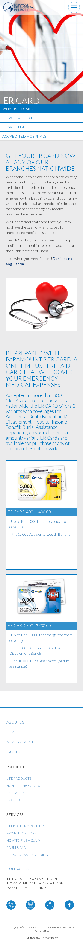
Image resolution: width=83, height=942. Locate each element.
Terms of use (32, 937)
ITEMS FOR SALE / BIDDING (27, 855)
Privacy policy (50, 937)
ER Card (13, 800)
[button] (0, 143)
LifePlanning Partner (25, 826)
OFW (10, 732)
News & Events (21, 742)
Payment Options (21, 833)
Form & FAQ (16, 847)
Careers (14, 752)
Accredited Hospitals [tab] (24, 136)
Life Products (18, 778)
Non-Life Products (23, 786)
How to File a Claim (23, 840)
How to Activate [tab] (18, 118)
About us (15, 722)
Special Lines (17, 793)
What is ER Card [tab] (17, 108)
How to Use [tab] (13, 127)
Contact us (17, 869)
